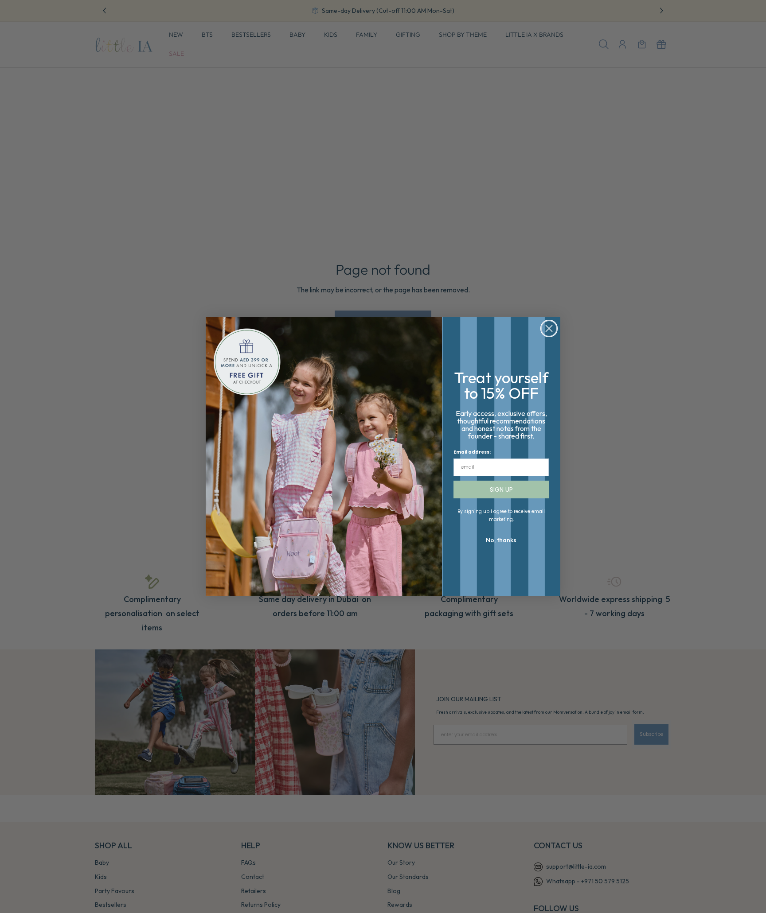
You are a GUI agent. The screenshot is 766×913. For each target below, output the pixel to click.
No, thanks (501, 540)
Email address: (472, 452)
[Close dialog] (549, 328)
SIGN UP (501, 489)
